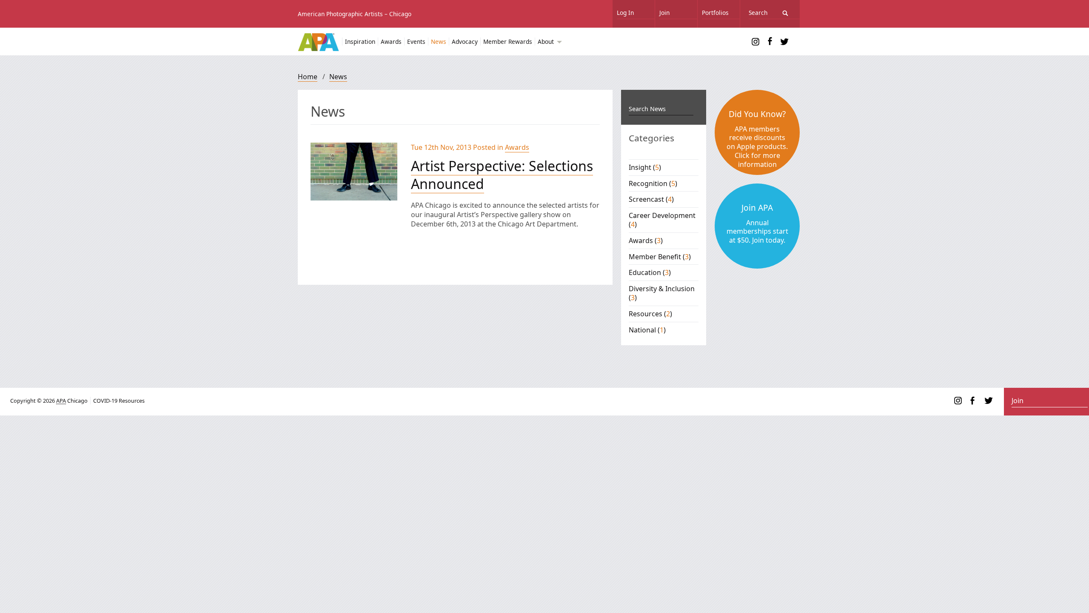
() (645, 167)
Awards (391, 41)
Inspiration (360, 41)
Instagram (755, 42)
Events (416, 41)
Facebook (770, 42)
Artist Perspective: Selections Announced (502, 175)
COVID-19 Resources (119, 400)
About (547, 41)
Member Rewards (507, 41)
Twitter (784, 42)
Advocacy (465, 41)
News (438, 41)
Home (307, 76)
